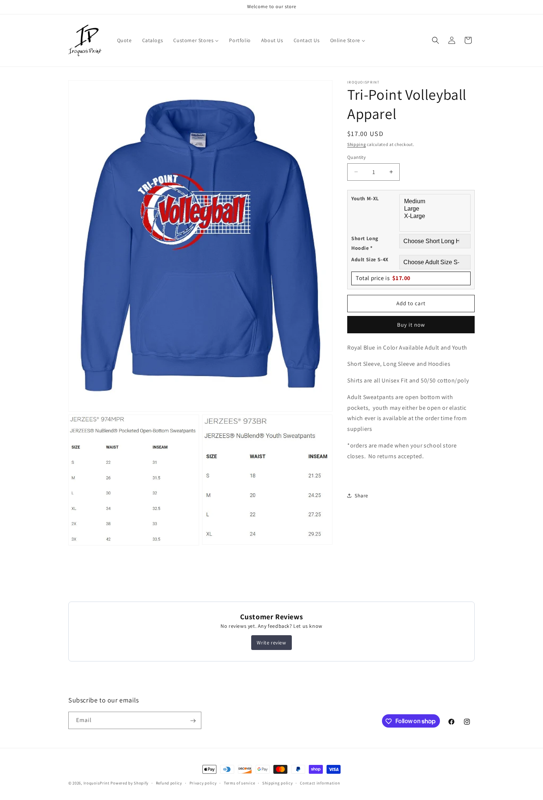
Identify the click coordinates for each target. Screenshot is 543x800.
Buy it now (411, 324)
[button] (435, 40)
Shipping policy (277, 782)
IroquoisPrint (96, 783)
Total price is (383, 278)
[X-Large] (435, 216)
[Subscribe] (193, 720)
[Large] (435, 209)
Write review (271, 642)
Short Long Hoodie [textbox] (364, 243)
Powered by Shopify (129, 783)
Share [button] (361, 495)
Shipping (356, 144)
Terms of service (239, 782)
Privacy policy (203, 782)
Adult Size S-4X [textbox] (370, 259)
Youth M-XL (365, 198)
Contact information (320, 782)
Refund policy (169, 782)
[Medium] (435, 201)
